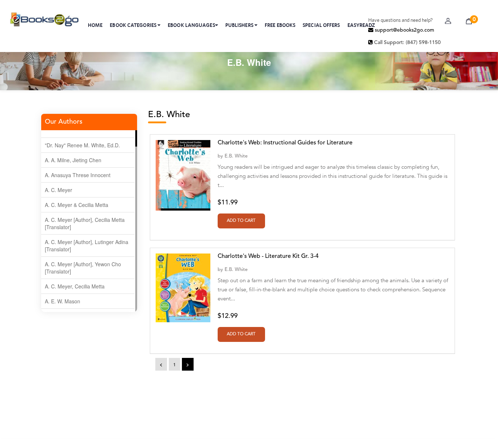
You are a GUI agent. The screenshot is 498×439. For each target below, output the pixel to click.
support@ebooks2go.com (403, 30)
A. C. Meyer (58, 189)
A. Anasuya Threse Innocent (77, 175)
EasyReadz (361, 25)
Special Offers (321, 25)
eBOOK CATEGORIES (133, 25)
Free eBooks (280, 25)
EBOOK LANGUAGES (191, 25)
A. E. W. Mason (62, 301)
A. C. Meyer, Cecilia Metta (75, 286)
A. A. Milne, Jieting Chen (73, 160)
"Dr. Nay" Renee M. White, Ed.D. (82, 145)
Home (95, 25)
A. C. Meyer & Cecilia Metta (76, 204)
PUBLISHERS (239, 25)
